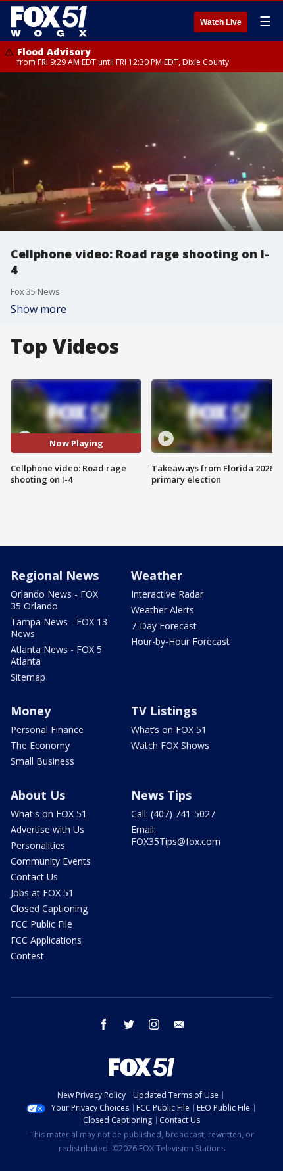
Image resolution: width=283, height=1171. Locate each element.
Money (31, 711)
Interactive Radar (167, 594)
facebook (104, 1024)
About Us (38, 795)
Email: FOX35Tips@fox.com (175, 835)
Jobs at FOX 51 (42, 892)
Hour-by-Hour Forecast (180, 641)
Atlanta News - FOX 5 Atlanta (56, 655)
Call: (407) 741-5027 (173, 813)
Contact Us (34, 877)
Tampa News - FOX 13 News (59, 627)
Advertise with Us (47, 829)
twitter (129, 1024)
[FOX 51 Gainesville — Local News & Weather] (49, 21)
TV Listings (164, 711)
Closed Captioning (49, 908)
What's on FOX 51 (49, 813)
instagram (154, 1024)
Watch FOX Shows (170, 745)
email (179, 1024)
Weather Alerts (162, 610)
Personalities (38, 845)
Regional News (55, 575)
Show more (38, 309)
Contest (27, 955)
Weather (156, 575)
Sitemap (28, 677)
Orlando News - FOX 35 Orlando (54, 600)
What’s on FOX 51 (169, 729)
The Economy (40, 745)
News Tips (161, 795)
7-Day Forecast (164, 625)
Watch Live (221, 22)
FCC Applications (46, 940)
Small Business (42, 761)
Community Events (51, 861)
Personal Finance (47, 729)
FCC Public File (41, 924)
